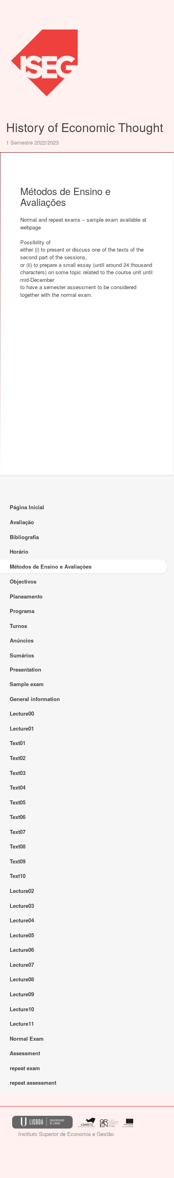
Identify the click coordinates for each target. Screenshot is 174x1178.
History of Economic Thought (84, 127)
